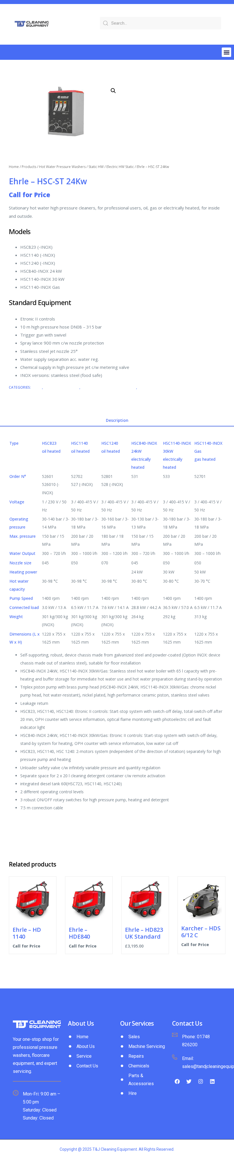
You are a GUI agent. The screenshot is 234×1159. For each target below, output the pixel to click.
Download (18, 819)
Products (29, 166)
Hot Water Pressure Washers (62, 166)
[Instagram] (200, 1081)
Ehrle (37, 387)
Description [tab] (117, 420)
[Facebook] (177, 1081)
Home (14, 166)
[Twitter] (189, 1081)
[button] (226, 52)
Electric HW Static (120, 166)
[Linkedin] (212, 1081)
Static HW (96, 166)
